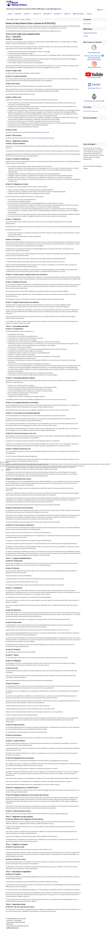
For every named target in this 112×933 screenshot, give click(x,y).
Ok (2, 470)
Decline (8, 470)
